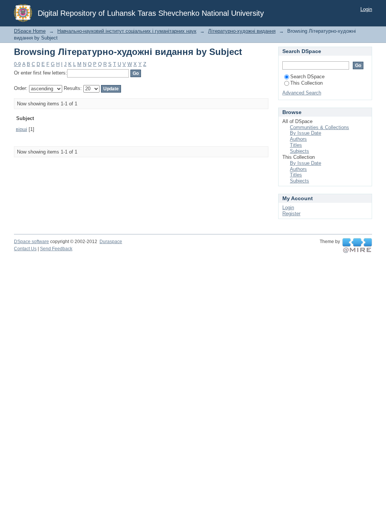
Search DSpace (307, 76)
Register (291, 213)
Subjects (299, 151)
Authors (298, 139)
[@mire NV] (357, 245)
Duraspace (111, 241)
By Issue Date (305, 133)
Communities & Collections (319, 127)
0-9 (17, 64)
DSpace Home (30, 31)
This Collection (306, 83)
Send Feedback (56, 248)
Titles (296, 145)
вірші (21, 129)
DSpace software (31, 241)
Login (366, 9)
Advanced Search (301, 93)
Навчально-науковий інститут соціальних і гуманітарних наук (126, 31)
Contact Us (25, 248)
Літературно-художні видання (242, 31)
